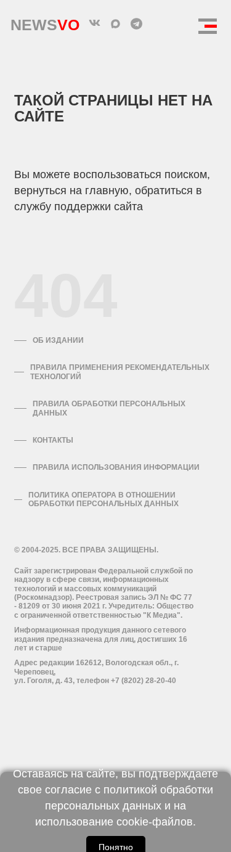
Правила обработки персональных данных (109, 408)
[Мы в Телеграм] (137, 23)
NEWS (44, 22)
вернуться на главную (71, 190)
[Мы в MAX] (116, 23)
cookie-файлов (154, 822)
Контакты (53, 440)
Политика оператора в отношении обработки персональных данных (103, 499)
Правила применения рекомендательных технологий (119, 371)
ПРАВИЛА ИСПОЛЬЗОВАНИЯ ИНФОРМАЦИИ (116, 467)
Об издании (58, 340)
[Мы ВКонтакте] (95, 23)
